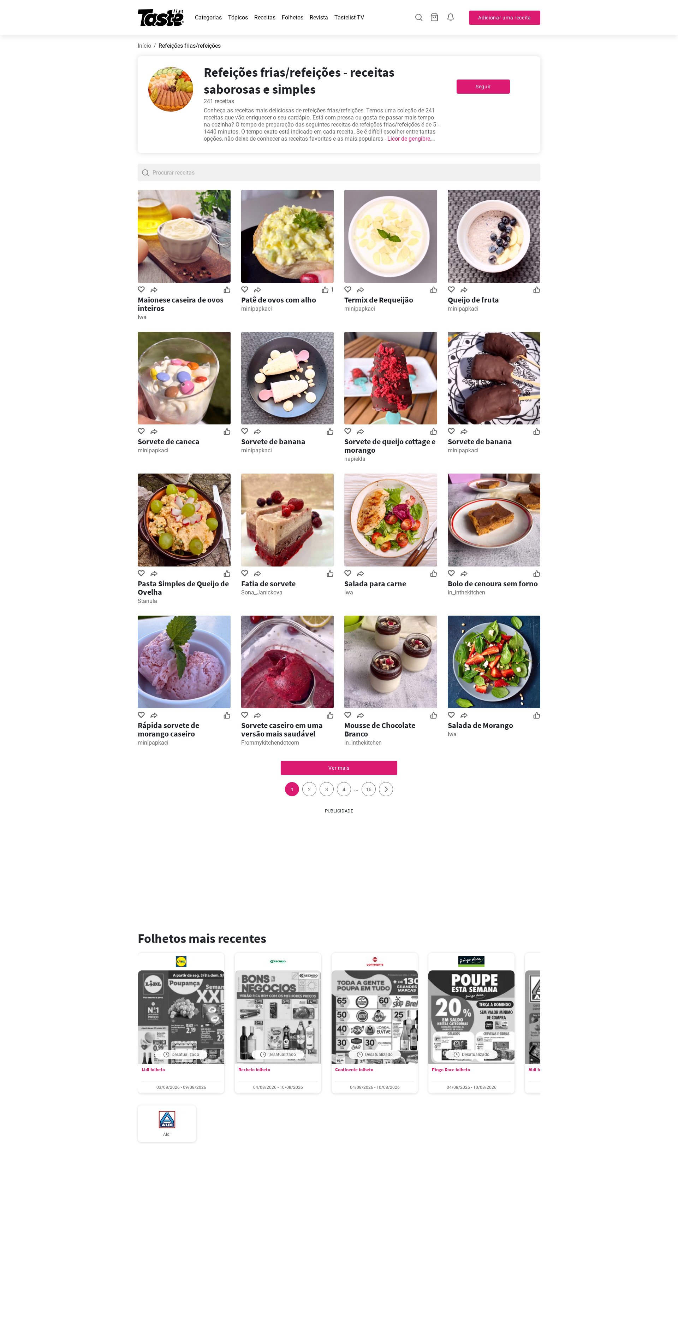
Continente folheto (354, 1070)
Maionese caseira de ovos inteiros (181, 303)
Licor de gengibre (408, 138)
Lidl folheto (153, 1070)
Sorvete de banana (273, 441)
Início (144, 45)
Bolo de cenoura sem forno (493, 583)
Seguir (483, 86)
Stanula (147, 601)
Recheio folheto (254, 1070)
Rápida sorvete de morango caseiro (168, 729)
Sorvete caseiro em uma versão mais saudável (282, 729)
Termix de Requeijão (378, 299)
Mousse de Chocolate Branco (379, 729)
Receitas (264, 17)
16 (368, 789)
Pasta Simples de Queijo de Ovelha (183, 587)
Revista (319, 17)
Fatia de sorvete (268, 583)
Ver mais (339, 768)
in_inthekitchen (466, 592)
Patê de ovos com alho (278, 299)
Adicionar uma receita (504, 17)
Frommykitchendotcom (270, 742)
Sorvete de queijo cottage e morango (389, 445)
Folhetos (292, 17)
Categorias (208, 17)
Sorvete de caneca (169, 441)
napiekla (354, 459)
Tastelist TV (349, 17)
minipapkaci (256, 308)
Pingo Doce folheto (451, 1070)
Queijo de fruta (473, 299)
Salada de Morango (480, 725)
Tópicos (238, 17)
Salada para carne (375, 583)
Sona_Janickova (261, 592)
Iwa (142, 317)
